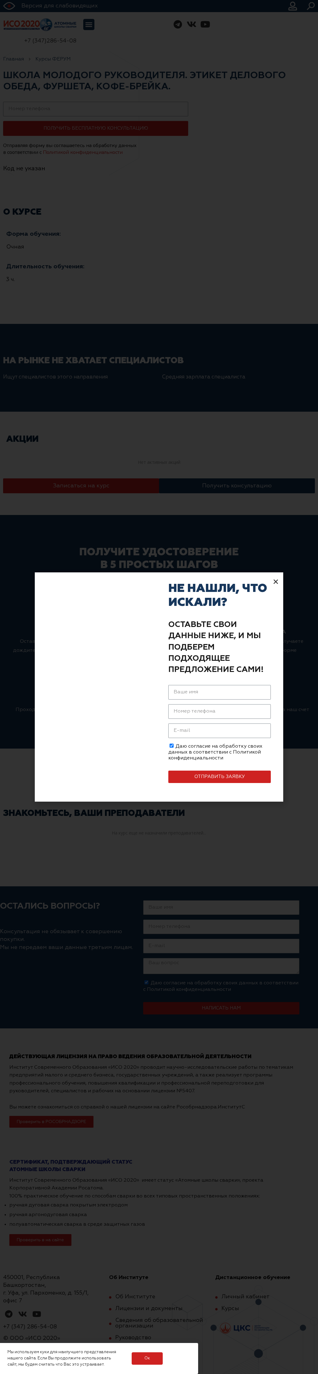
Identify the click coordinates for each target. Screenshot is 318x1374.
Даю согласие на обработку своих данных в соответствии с (215, 752)
